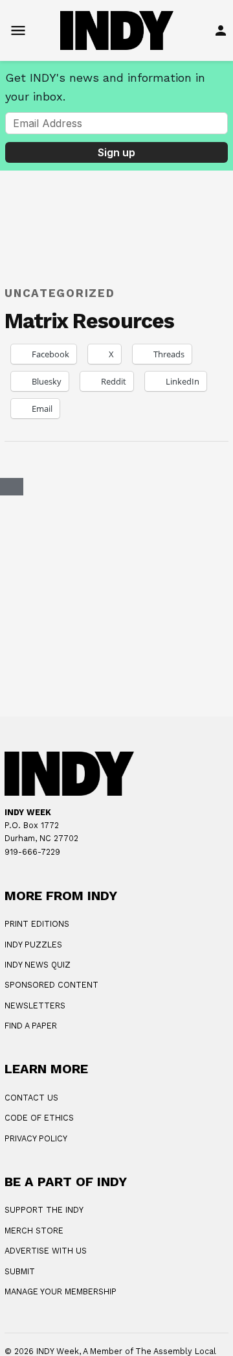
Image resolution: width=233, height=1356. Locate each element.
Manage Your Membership (60, 1291)
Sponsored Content (51, 985)
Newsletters (35, 1005)
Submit (20, 1271)
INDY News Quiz (38, 964)
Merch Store (34, 1230)
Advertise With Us (46, 1250)
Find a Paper (31, 1025)
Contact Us (31, 1097)
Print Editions (37, 924)
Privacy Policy (36, 1138)
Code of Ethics (39, 1118)
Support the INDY (44, 1210)
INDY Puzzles (33, 944)
